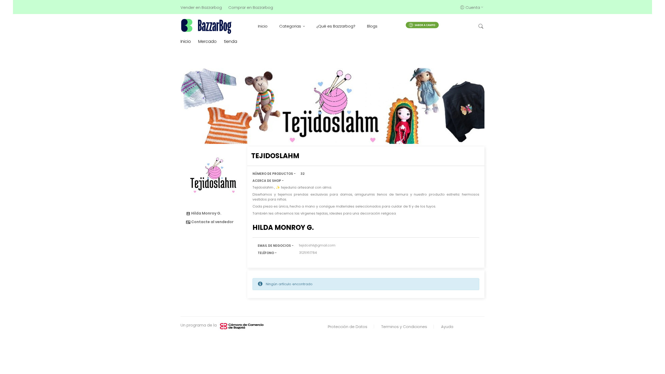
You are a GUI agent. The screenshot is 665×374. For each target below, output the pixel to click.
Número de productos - (274, 173)
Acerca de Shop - (268, 180)
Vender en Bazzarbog (201, 7)
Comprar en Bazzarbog (250, 7)
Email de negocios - (276, 245)
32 (302, 173)
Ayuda (447, 326)
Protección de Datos (347, 326)
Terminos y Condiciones (404, 326)
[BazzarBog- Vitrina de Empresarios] (207, 26)
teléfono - (267, 253)
